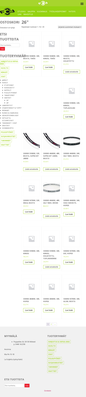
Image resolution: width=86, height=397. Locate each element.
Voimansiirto (8, 128)
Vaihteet (6, 125)
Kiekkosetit (9, 88)
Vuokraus (42, 11)
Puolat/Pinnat (10, 93)
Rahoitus (28, 14)
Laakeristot (7, 105)
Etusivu (22, 11)
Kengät (4, 72)
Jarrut (5, 80)
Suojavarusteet (8, 136)
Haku (2, 49)
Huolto (4, 68)
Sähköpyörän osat (10, 115)
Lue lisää (29, 67)
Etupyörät (9, 85)
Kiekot (5, 83)
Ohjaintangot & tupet (12, 108)
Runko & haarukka (10, 113)
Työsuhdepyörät (57, 11)
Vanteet (7, 98)
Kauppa (31, 11)
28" (7, 103)
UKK (19, 14)
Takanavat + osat (9, 123)
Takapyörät (9, 95)
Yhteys (72, 11)
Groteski (47, 391)
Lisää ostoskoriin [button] (71, 72)
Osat (3, 76)
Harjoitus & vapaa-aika (9, 62)
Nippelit (7, 90)
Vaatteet (5, 145)
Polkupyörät (7, 132)
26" (7, 100)
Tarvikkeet (6, 140)
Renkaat (5, 110)
